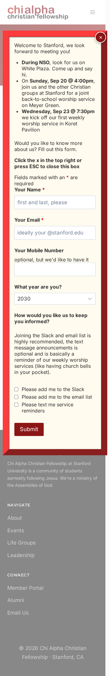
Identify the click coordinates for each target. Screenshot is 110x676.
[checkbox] (16, 389)
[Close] (100, 37)
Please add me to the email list (57, 397)
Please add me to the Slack (53, 389)
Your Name (29, 190)
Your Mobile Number (39, 250)
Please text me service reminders (47, 407)
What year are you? (38, 287)
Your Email (29, 220)
